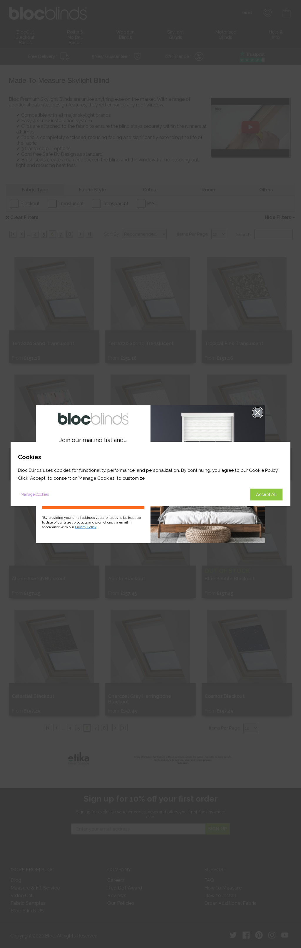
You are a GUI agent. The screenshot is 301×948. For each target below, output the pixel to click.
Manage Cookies (35, 494)
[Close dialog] (257, 412)
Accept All (266, 494)
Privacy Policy (85, 527)
